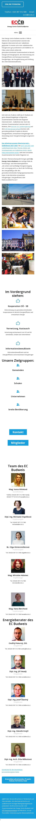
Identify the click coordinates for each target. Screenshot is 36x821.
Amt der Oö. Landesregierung (20, 126)
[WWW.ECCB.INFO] (18, 23)
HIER (3, 799)
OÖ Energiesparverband (13, 129)
